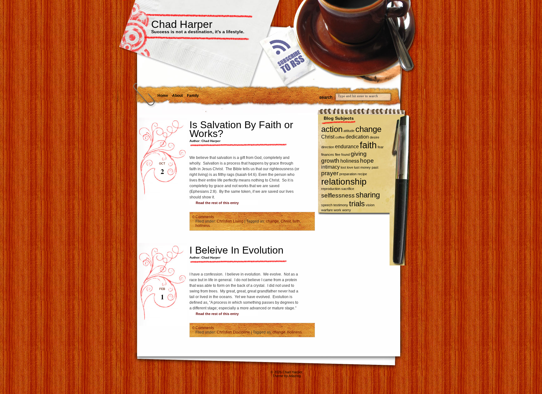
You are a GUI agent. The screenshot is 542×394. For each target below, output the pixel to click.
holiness (202, 225)
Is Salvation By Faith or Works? (241, 129)
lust (356, 167)
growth (330, 160)
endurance (347, 146)
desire (374, 137)
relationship (344, 181)
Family (193, 95)
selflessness (338, 195)
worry (346, 210)
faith (296, 221)
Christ (286, 221)
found (345, 154)
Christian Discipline (233, 332)
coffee (340, 137)
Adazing (295, 376)
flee (337, 154)
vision (370, 205)
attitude (348, 131)
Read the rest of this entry (217, 203)
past (375, 167)
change (272, 221)
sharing (368, 195)
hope (367, 160)
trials (357, 203)
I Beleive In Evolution (236, 250)
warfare (327, 210)
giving (359, 153)
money (365, 167)
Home (162, 95)
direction (327, 147)
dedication (357, 136)
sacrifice (347, 189)
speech (326, 205)
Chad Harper (181, 24)
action (332, 129)
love (350, 167)
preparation (348, 174)
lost (343, 167)
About (177, 95)
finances (327, 154)
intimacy (330, 167)
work (337, 210)
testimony (340, 205)
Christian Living (230, 221)
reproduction (330, 189)
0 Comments (203, 217)
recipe (362, 174)
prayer (329, 173)
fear (381, 147)
